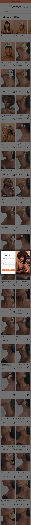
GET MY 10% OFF (8, 269)
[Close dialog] (29, 252)
